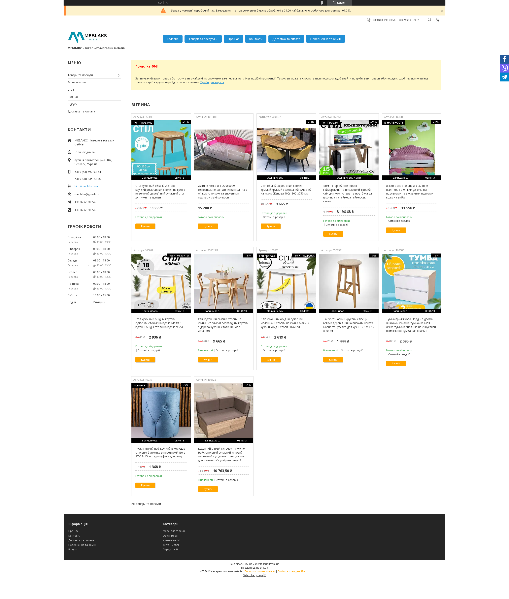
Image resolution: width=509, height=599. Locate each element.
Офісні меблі (170, 535)
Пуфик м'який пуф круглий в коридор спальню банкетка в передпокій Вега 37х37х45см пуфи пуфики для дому (160, 452)
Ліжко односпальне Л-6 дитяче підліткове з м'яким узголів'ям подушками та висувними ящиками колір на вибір (409, 191)
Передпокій (170, 549)
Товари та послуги (201, 39)
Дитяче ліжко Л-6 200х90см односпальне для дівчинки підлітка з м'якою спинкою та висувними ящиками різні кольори (222, 191)
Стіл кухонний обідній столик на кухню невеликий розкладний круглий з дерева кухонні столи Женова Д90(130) (223, 325)
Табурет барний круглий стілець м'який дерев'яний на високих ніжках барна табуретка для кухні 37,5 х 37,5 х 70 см (348, 325)
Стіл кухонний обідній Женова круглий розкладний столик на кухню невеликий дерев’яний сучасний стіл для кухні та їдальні (160, 191)
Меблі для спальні (174, 531)
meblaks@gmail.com (88, 194)
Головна (173, 39)
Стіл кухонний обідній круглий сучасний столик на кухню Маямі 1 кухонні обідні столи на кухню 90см (159, 323)
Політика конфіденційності (293, 571)
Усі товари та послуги (146, 504)
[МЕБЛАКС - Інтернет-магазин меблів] (87, 37)
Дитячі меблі (171, 545)
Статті (72, 89)
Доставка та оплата (286, 39)
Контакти (255, 39)
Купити (145, 226)
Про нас (233, 39)
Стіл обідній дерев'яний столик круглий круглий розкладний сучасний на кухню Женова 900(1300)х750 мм (286, 189)
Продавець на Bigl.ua (254, 567)
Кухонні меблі (171, 540)
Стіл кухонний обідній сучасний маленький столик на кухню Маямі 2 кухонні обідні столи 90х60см (285, 323)
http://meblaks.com (86, 186)
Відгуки (72, 104)
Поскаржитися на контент (260, 571)
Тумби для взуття (212, 82)
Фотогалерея (77, 82)
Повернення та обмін (325, 39)
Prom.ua (274, 564)
